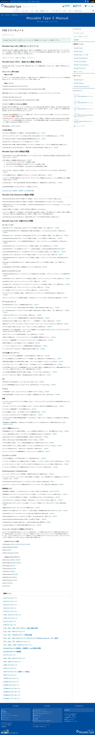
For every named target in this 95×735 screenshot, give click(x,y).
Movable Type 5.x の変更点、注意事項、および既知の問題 (22, 648)
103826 (62, 135)
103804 (5, 243)
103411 (40, 414)
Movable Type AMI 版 (80, 61)
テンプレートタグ (78, 33)
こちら (48, 40)
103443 (47, 318)
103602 (47, 391)
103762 (37, 343)
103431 (58, 321)
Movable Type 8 (78, 51)
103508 (45, 346)
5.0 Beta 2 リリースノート (11, 695)
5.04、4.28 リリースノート (12, 661)
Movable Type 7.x (79, 79)
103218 (54, 372)
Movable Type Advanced (81, 58)
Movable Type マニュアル (40, 710)
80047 (68, 284)
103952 (5, 172)
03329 (5, 504)
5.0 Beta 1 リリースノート (11, 698)
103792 (59, 358)
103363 (13, 126)
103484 (5, 424)
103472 (16, 478)
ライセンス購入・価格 (69, 715)
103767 (44, 412)
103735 (52, 491)
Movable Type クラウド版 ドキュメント (43, 711)
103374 (5, 264)
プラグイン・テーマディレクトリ (18, 1)
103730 (10, 424)
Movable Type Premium (80, 64)
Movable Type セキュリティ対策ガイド (42, 720)
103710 (37, 507)
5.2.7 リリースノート (10, 611)
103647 (50, 175)
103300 (5, 259)
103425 (51, 474)
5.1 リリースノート (9, 655)
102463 (5, 232)
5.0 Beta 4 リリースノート (11, 688)
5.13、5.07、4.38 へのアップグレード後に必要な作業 (20, 628)
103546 (65, 297)
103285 (60, 364)
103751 (47, 451)
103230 (63, 251)
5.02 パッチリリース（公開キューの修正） (17, 671)
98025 (61, 254)
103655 (66, 235)
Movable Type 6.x (79, 83)
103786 (5, 294)
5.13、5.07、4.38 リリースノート (14, 631)
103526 (67, 461)
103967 (15, 179)
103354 (61, 484)
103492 (48, 522)
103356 (65, 510)
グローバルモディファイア (81, 36)
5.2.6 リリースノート (10, 605)
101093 (47, 287)
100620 (44, 519)
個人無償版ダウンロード (69, 721)
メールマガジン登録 (5, 724)
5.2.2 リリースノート (10, 598)
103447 (59, 445)
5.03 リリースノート (10, 668)
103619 (66, 464)
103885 (42, 439)
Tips (32, 11)
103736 (34, 409)
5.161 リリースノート (10, 618)
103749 (57, 307)
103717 (43, 133)
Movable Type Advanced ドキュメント (42, 713)
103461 (41, 290)
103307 (39, 525)
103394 (52, 513)
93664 (52, 481)
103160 (60, 500)
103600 (29, 160)
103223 (38, 369)
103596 (58, 394)
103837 (54, 434)
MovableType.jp (5, 1)
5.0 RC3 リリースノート (11, 678)
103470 (68, 278)
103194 (58, 497)
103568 (60, 238)
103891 (56, 147)
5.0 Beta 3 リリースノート (11, 692)
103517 (49, 375)
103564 (62, 248)
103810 (61, 406)
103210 (46, 448)
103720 (45, 267)
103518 (66, 323)
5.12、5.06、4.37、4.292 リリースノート (16, 641)
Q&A (37, 11)
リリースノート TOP (79, 126)
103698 (55, 246)
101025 (46, 290)
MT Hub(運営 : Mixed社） (39, 726)
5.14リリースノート (9, 625)
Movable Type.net (79, 68)
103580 (66, 431)
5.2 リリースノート (9, 621)
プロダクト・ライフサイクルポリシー (10, 715)
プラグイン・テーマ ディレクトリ (40, 724)
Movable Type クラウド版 (81, 54)
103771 (12, 565)
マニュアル (16, 11)
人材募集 (3, 726)
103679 (7, 419)
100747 (61, 361)
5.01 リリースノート (10, 675)
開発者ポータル (44, 11)
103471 (36, 304)
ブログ (64, 11)
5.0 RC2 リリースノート (11, 681)
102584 (41, 381)
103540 (52, 442)
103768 (50, 340)
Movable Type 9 (78, 48)
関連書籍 (4, 711)
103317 (65, 494)
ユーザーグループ (55, 11)
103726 (41, 334)
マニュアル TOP (78, 71)
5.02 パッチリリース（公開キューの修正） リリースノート (19, 57)
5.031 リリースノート (10, 665)
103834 (49, 326)
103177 (44, 138)
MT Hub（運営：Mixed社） (34, 1)
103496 (43, 458)
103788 (47, 355)
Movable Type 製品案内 (69, 714)
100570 (53, 337)
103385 (57, 227)
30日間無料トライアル (69, 717)
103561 (37, 141)
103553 (54, 516)
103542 (15, 157)
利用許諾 (68, 710)
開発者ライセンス (68, 719)
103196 (18, 126)
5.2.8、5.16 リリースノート (12, 615)
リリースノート (5, 717)
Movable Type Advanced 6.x (82, 86)
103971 (60, 182)
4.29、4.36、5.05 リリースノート (14, 658)
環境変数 (76, 39)
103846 (67, 310)
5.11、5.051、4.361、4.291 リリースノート (17, 645)
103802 (9, 403)
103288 (39, 315)
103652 (53, 384)
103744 (57, 491)
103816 (46, 437)
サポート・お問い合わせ (75, 11)
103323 (55, 467)
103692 (44, 281)
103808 (28, 331)
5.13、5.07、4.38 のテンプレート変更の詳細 (17, 635)
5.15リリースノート (9, 608)
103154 (5, 312)
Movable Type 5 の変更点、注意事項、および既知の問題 (18, 190)
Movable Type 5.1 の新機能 (12, 651)
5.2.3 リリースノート (10, 601)
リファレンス (25, 11)
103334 (42, 348)
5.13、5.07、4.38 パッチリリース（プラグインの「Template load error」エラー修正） (31, 638)
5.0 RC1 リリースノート (11, 685)
